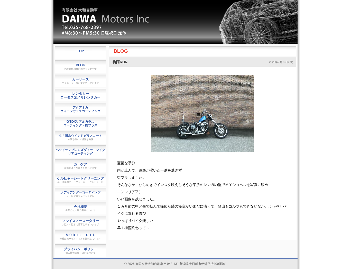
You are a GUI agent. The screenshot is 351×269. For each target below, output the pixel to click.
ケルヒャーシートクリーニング (80, 179)
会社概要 (81, 208)
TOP (80, 51)
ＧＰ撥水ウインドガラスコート (80, 137)
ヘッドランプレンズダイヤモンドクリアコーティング (80, 151)
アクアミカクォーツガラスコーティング (80, 109)
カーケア (80, 165)
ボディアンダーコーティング (80, 194)
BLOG (121, 51)
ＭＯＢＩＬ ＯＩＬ (80, 236)
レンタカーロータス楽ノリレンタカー (80, 95)
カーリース (80, 80)
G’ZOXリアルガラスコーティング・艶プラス (80, 123)
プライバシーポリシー (80, 250)
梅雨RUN (120, 62)
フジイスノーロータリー (80, 222)
